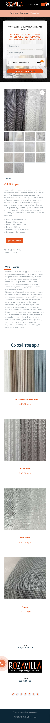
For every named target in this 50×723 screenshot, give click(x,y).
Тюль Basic (25, 538)
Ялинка (25, 607)
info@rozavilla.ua (25, 648)
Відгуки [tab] (16, 267)
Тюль (18, 250)
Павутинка (25, 468)
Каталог (24, 13)
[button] (42, 92)
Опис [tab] (7, 267)
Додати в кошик (14, 241)
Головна (14, 13)
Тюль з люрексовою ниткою (25, 399)
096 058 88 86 (25, 681)
